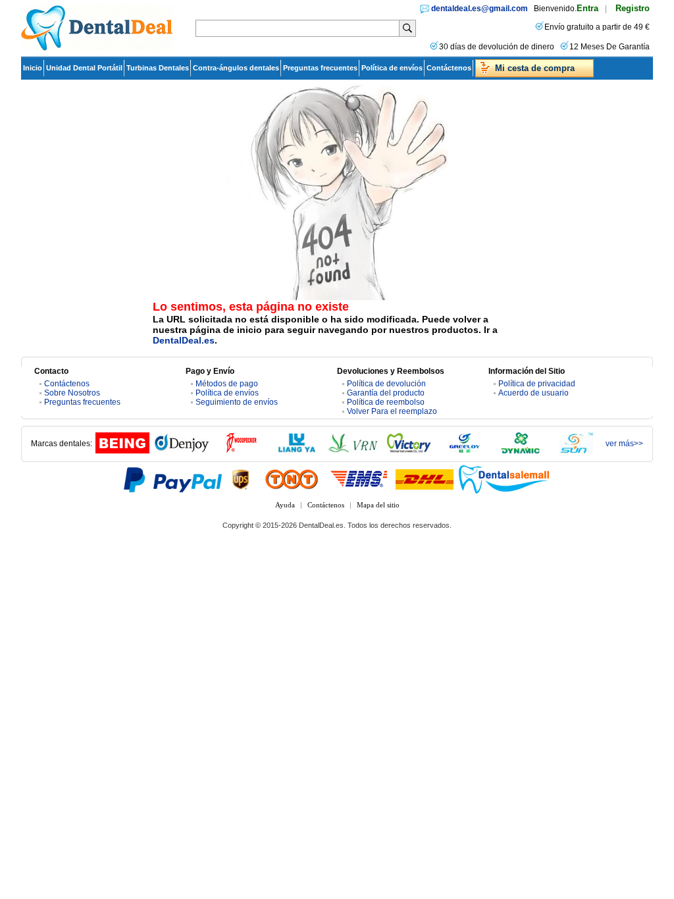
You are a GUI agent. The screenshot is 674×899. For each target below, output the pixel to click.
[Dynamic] (521, 450)
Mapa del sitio (378, 505)
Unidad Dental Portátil (84, 68)
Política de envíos (392, 68)
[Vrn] (353, 450)
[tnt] (291, 479)
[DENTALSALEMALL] (505, 479)
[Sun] (577, 450)
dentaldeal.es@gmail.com (479, 8)
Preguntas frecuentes (320, 68)
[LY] (297, 450)
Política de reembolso (386, 402)
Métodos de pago (226, 383)
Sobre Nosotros (72, 393)
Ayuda (285, 505)
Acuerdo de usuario (533, 393)
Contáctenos (449, 68)
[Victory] (409, 450)
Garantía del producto (386, 393)
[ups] (240, 479)
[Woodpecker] (241, 450)
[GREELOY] (465, 450)
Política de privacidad (536, 383)
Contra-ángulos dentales (236, 68)
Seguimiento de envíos (236, 402)
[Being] (122, 450)
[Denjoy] (182, 450)
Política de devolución (386, 383)
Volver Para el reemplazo (392, 411)
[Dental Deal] (96, 48)
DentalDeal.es (184, 340)
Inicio (32, 68)
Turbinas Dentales (157, 68)
